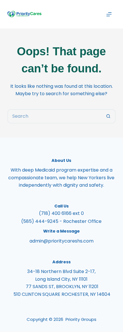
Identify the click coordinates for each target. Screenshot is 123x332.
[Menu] (109, 14)
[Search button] (108, 116)
